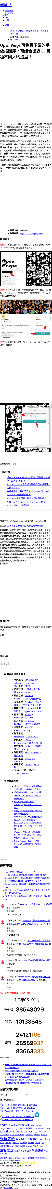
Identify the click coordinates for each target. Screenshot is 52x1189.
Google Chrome (5, 1129)
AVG (20, 692)
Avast (27, 692)
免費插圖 (31, 526)
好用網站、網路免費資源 (27, 31)
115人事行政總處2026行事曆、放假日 (21, 1071)
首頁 (7, 25)
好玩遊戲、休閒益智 (26, 1139)
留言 (3, 635)
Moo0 (27, 752)
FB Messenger (31, 683)
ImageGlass (28, 711)
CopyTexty (23, 749)
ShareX (28, 714)
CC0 (7, 526)
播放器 (31, 1143)
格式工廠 (18, 755)
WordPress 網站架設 (17, 1135)
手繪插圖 (39, 526)
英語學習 (28, 1151)
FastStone (18, 718)
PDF (30, 1132)
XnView (39, 711)
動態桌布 (44, 1135)
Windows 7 (42, 1132)
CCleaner (29, 740)
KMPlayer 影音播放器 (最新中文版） (34, 960)
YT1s (16, 773)
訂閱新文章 (40, 1158)
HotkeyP (29, 746)
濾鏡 (11, 1146)
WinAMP (29, 727)
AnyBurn (18, 761)
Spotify (27, 730)
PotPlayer (9, 10)
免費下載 (13, 526)
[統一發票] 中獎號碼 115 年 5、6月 (20, 872)
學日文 (40, 1139)
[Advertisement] (26, 88)
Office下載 (36, 705)
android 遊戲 (17, 1125)
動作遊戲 (37, 1135)
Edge (36, 764)
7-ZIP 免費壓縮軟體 (32, 699)
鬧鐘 (5, 1153)
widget (35, 1132)
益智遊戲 (6, 1150)
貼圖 (1, 1153)
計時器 (46, 1151)
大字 (7, 20)
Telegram (18, 683)
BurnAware (30, 759)
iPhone (10, 1131)
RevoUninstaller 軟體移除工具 (28, 743)
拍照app (23, 1143)
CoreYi (16, 39)
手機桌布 (15, 1143)
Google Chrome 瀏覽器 (22, 1128)
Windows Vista (4, 1135)
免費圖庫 (22, 526)
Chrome (28, 764)
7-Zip (7, 15)
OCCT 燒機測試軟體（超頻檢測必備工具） (24, 881)
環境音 (35, 1146)
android (5, 1125)
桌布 (43, 1143)
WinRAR (29, 695)
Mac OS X (23, 1132)
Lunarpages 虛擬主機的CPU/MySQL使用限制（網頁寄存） (28, 805)
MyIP (7, 17)
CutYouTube (32, 737)
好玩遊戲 (7, 1139)
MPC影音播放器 (32, 724)
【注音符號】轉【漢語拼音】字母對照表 (23, 1083)
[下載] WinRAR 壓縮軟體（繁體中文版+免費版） (26, 875)
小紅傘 (28, 689)
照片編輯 (19, 1146)
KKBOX (18, 730)
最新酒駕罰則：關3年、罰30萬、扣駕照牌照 (24, 1080)
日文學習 (37, 1143)
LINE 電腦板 (31, 680)
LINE (17, 1132)
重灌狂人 (6, 5)
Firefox (17, 767)
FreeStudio (19, 737)
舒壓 (22, 1151)
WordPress (17, 1161)
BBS (32, 1125)
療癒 (41, 1146)
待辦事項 (8, 1143)
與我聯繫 (8, 1188)
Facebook (38, 1125)
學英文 (47, 1139)
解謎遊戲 (37, 1150)
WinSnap (29, 718)
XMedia (36, 752)
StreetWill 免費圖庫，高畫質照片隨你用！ (26, 498)
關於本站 (3, 1158)
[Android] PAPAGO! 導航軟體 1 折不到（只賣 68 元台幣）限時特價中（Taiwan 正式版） (27, 835)
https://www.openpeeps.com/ (31, 233)
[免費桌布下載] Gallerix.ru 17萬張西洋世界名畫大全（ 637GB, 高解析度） (27, 795)
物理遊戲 (29, 1146)
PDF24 (26, 705)
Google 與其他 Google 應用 (41, 1128)
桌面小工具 (4, 1146)
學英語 (2, 1143)
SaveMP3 (25, 773)
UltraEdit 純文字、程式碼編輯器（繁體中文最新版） (28, 878)
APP (27, 1125)
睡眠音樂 (17, 1151)
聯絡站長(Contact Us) (17, 1158)
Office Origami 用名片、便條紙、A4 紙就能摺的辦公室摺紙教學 (27, 844)
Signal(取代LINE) (22, 686)
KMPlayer (9, 13)
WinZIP (17, 699)
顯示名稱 (4, 656)
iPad (2, 1131)
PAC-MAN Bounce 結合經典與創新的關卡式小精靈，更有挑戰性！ (28, 826)
